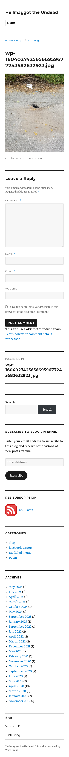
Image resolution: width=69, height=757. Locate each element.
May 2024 (15, 611)
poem (13, 557)
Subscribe (16, 475)
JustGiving (12, 735)
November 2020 (20, 661)
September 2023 (20, 616)
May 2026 (15, 587)
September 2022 (20, 626)
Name (10, 253)
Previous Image (14, 40)
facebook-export (20, 547)
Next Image (33, 40)
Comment (13, 200)
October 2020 (18, 666)
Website (11, 288)
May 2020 (16, 681)
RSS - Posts (25, 510)
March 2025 (17, 601)
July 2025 (15, 592)
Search (10, 402)
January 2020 (18, 696)
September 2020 (20, 671)
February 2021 (18, 656)
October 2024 (18, 606)
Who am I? (13, 726)
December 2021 (19, 646)
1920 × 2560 (35, 158)
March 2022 (17, 641)
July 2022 (15, 631)
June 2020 (16, 676)
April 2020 (16, 686)
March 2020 (17, 691)
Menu (11, 22)
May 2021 (15, 651)
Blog (8, 717)
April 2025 (16, 597)
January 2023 (18, 621)
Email (10, 271)
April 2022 (16, 636)
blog (12, 542)
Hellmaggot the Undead (31, 12)
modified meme (20, 552)
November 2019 (19, 701)
